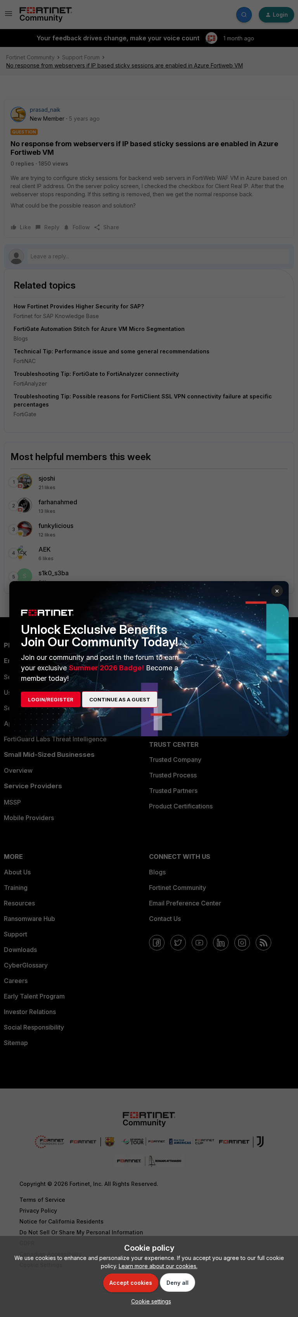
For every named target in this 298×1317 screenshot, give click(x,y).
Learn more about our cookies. (158, 1266)
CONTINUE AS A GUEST (119, 699)
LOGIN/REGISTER (50, 699)
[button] (149, 1301)
